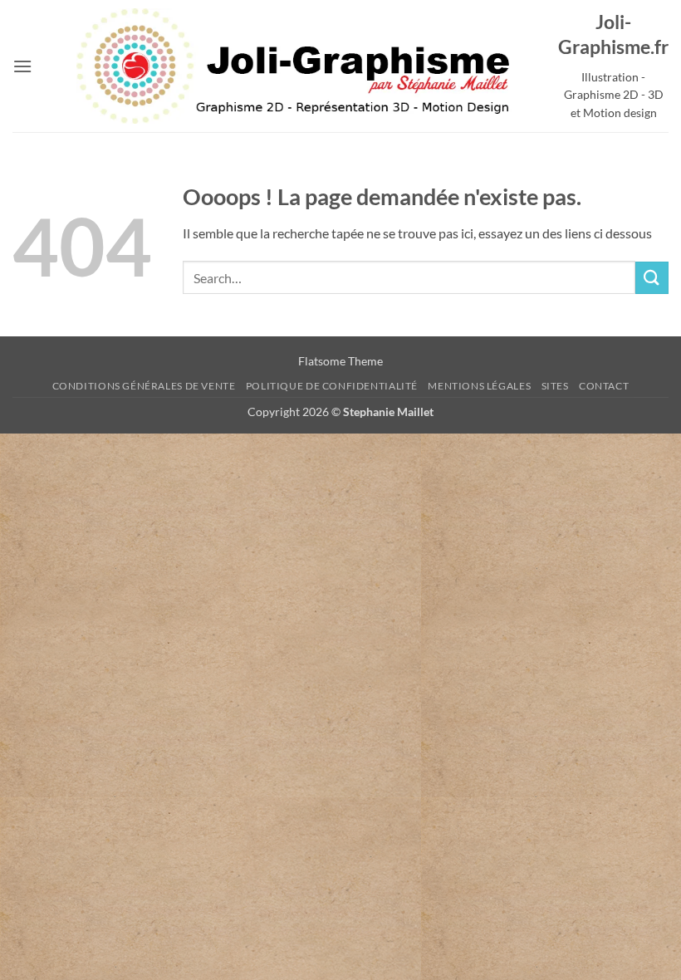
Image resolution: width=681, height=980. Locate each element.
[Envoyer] (652, 278)
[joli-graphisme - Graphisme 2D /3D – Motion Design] (295, 66)
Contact (604, 386)
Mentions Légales (479, 386)
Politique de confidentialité (332, 386)
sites (555, 386)
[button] (22, 66)
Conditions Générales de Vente (144, 386)
